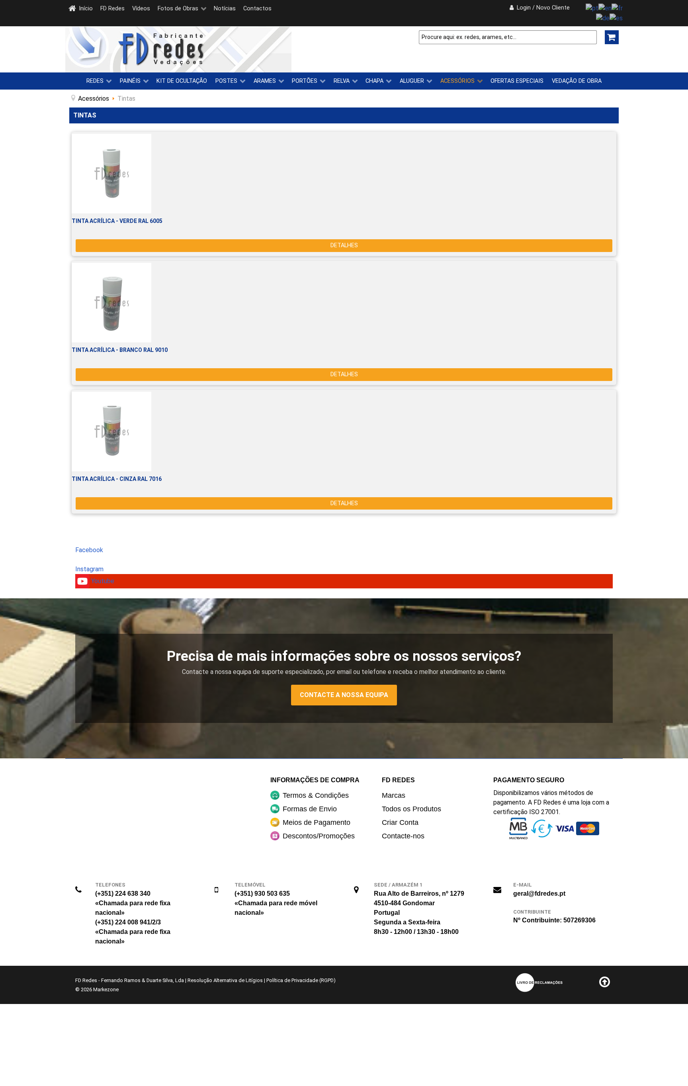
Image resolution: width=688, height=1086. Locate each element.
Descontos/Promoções (319, 836)
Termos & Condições (316, 795)
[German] (603, 17)
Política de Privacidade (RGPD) (301, 980)
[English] (605, 8)
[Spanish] (616, 17)
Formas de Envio (310, 809)
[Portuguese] (592, 8)
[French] (617, 8)
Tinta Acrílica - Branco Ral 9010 (120, 350)
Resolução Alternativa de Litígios (225, 980)
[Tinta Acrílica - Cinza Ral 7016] (344, 431)
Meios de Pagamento (316, 822)
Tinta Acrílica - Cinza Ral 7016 (117, 479)
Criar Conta (400, 822)
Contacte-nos (403, 836)
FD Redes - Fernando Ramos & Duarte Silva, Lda (129, 980)
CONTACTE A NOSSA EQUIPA (344, 695)
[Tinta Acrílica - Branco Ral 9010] (344, 302)
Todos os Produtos (411, 809)
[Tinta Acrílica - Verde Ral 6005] (344, 173)
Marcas (393, 795)
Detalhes (344, 245)
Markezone (106, 989)
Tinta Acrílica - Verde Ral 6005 (117, 221)
